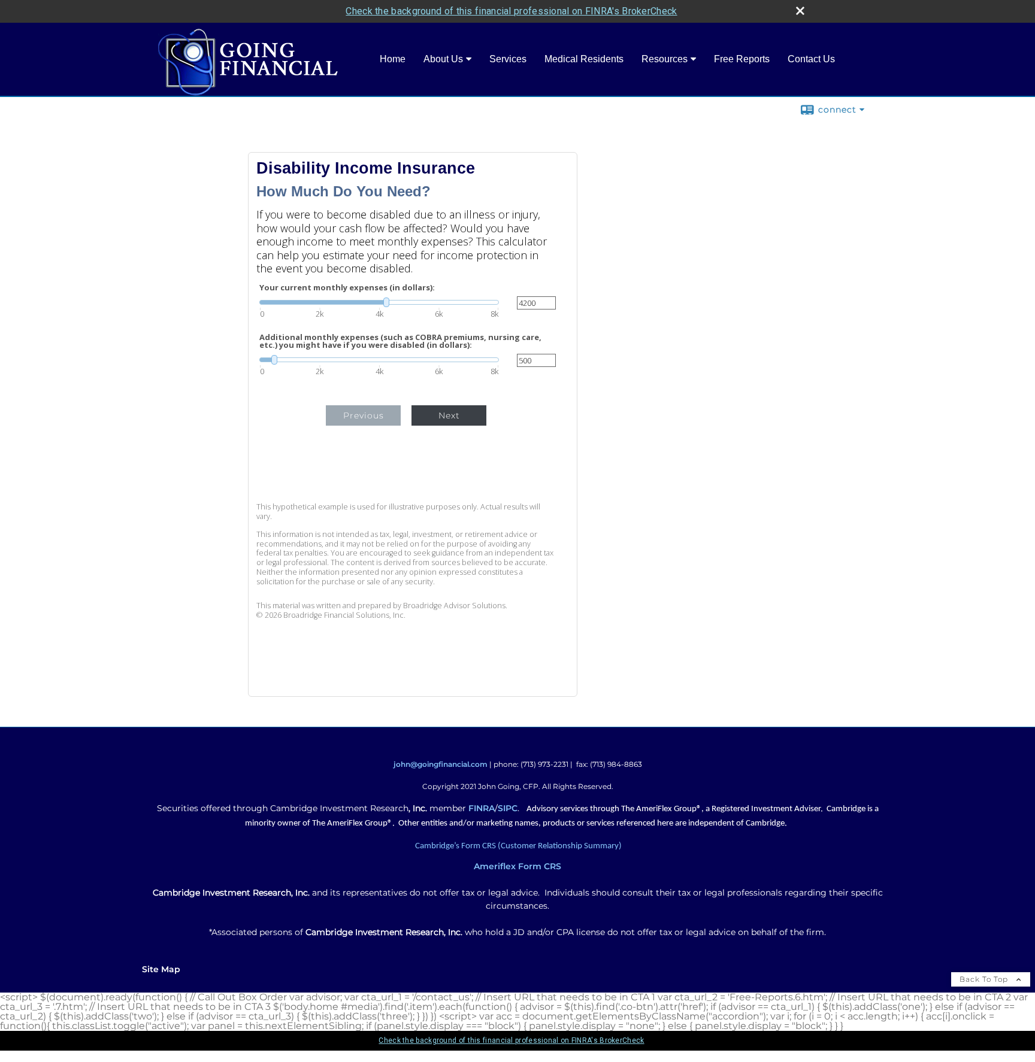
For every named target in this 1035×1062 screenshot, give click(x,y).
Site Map (161, 969)
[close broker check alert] (800, 11)
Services (507, 59)
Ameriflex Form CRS (517, 866)
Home (392, 59)
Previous (363, 415)
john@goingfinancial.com (441, 764)
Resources (664, 59)
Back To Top (985, 979)
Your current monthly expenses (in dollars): (347, 288)
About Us (443, 59)
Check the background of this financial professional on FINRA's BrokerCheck (511, 11)
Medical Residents (584, 59)
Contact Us (811, 59)
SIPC (508, 808)
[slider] (379, 302)
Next (449, 415)
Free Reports (742, 59)
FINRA (481, 808)
